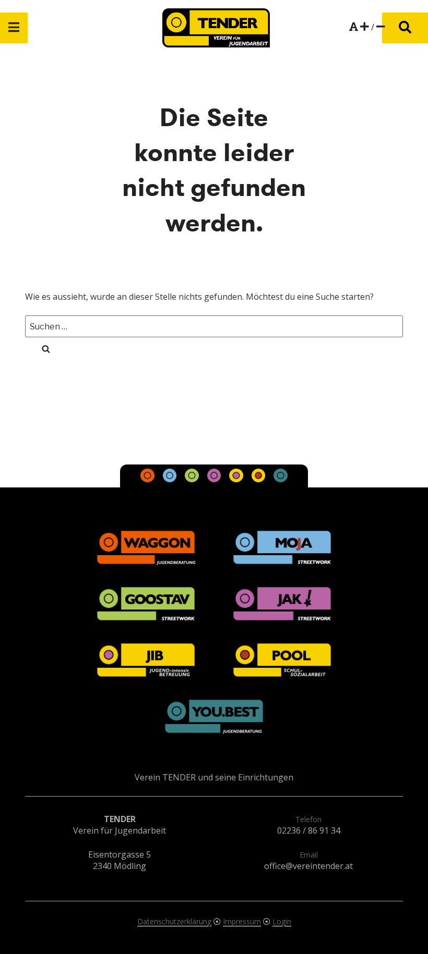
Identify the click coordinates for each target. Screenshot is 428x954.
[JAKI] (215, 479)
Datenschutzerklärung (174, 921)
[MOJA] (171, 479)
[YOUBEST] (280, 479)
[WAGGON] (149, 479)
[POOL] (259, 479)
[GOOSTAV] (193, 479)
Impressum (242, 921)
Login (281, 921)
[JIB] (237, 479)
